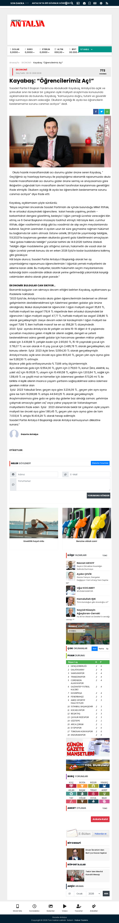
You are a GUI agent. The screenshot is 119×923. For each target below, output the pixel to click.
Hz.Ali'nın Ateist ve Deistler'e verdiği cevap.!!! (88, 618)
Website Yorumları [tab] (100, 463)
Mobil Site (17, 911)
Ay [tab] (107, 648)
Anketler (94, 911)
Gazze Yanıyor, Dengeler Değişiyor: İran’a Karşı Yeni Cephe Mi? (87, 580)
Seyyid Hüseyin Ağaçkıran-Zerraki (88, 611)
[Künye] (101, 3)
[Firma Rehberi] (84, 3)
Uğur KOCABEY (86, 588)
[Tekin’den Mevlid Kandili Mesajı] (75, 875)
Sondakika (34, 911)
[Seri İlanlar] (89, 3)
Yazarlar (79, 911)
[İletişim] (78, 3)
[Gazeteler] (95, 3)
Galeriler (51, 911)
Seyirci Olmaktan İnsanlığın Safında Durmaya (89, 567)
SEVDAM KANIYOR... (85, 591)
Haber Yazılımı (81, 920)
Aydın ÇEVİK (84, 574)
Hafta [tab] (101, 648)
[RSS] (107, 3)
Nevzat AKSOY (85, 563)
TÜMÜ (104, 555)
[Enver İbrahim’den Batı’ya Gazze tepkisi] (75, 854)
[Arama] (72, 3)
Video (65, 911)
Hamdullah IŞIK (86, 599)
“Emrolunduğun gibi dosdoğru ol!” (93, 602)
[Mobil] (66, 3)
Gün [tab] (95, 648)
